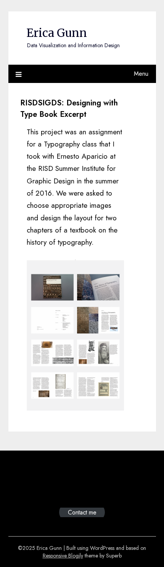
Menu (141, 73)
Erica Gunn (56, 33)
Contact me (82, 512)
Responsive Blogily (63, 555)
